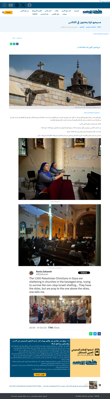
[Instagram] (4, 5)
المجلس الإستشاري (36, 396)
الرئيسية (76, 11)
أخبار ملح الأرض (66, 11)
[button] (40, 342)
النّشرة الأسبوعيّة (37, 11)
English (35, 14)
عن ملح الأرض (25, 11)
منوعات (64, 14)
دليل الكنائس (55, 14)
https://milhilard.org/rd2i (101, 34)
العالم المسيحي (21, 396)
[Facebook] (30, 5)
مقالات (57, 11)
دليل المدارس (45, 14)
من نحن (28, 396)
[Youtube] (11, 5)
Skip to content (105, 1)
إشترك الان (14, 396)
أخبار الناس (48, 11)
